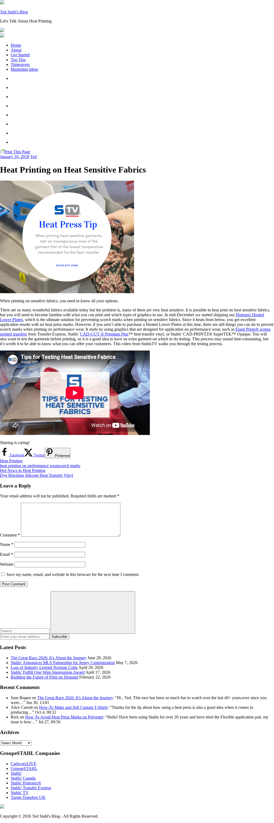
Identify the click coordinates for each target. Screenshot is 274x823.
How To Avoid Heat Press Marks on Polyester (64, 717)
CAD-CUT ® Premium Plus (104, 334)
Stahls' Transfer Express (31, 787)
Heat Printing (11, 461)
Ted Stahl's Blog (14, 12)
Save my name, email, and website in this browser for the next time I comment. (72, 574)
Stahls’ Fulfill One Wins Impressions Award (48, 672)
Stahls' (16, 773)
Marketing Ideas (24, 69)
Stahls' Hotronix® (26, 783)
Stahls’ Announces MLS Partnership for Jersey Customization (63, 662)
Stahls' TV (20, 792)
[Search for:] (25, 630)
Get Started (20, 55)
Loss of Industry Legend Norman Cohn (44, 667)
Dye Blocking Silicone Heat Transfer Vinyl (36, 475)
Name (6, 544)
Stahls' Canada (23, 778)
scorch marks (69, 465)
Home (16, 45)
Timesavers (20, 64)
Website (6, 564)
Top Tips (18, 59)
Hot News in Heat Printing (22, 470)
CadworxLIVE (23, 763)
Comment (10, 535)
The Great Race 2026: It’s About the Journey (48, 658)
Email (6, 554)
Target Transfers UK (28, 797)
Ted (33, 156)
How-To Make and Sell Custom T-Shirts (73, 707)
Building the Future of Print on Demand (44, 677)
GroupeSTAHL (24, 768)
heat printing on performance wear (29, 465)
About (16, 50)
